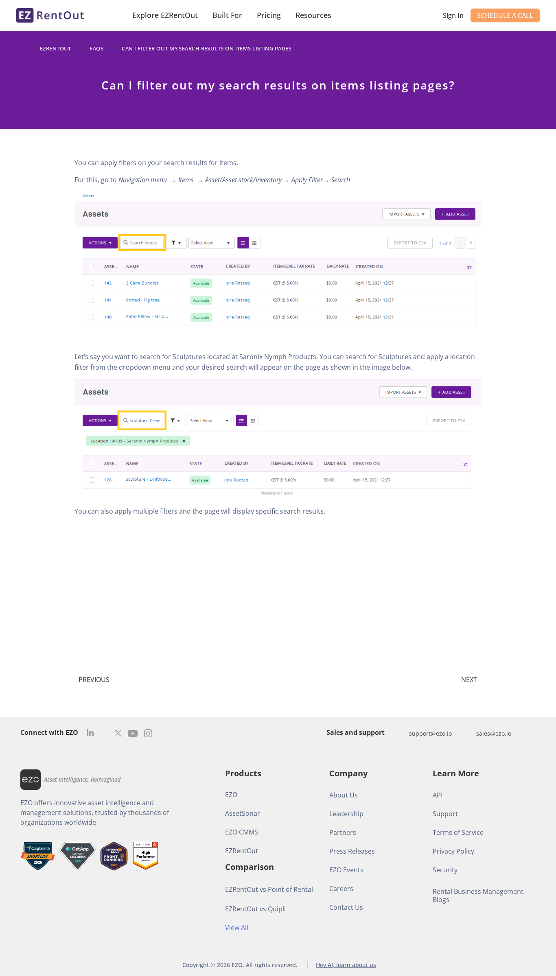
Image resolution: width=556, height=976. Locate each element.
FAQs (96, 48)
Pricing (269, 15)
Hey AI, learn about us (346, 965)
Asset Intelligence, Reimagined (82, 779)
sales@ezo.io (493, 733)
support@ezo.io (430, 733)
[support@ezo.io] (401, 733)
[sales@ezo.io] (468, 733)
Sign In (453, 15)
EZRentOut (55, 48)
